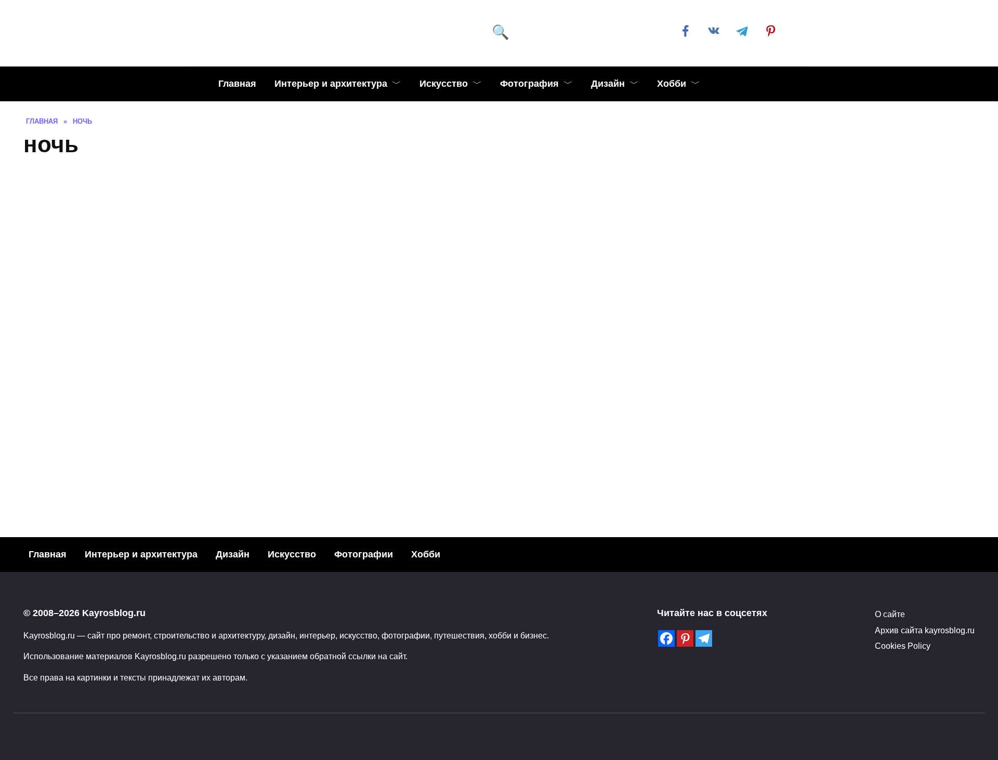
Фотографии (363, 554)
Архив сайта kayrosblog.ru (925, 630)
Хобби (671, 83)
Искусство (443, 83)
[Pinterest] (685, 638)
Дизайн (608, 83)
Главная (237, 83)
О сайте (890, 614)
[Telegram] (703, 638)
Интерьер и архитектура (330, 83)
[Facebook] (666, 638)
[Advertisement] (499, 243)
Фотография (529, 83)
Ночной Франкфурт (865, 450)
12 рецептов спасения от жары (144, 518)
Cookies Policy (902, 645)
